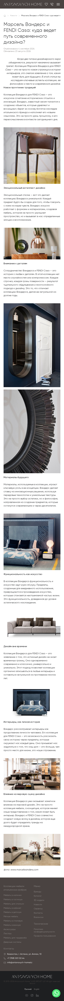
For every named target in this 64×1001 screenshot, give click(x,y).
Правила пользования (45, 936)
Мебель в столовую (13, 921)
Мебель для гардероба (15, 938)
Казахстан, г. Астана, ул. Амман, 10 (24, 954)
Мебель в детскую (12, 912)
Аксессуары (10, 929)
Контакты (38, 913)
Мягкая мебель (11, 917)
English (36, 989)
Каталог (38, 896)
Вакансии (38, 917)
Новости (38, 905)
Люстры (7, 934)
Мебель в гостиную (13, 900)
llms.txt (32, 983)
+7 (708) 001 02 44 (15, 958)
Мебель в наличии (13, 895)
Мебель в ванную (12, 925)
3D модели (39, 900)
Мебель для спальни (14, 904)
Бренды (37, 892)
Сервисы (38, 909)
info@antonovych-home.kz (19, 963)
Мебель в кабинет (12, 908)
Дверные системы (12, 942)
